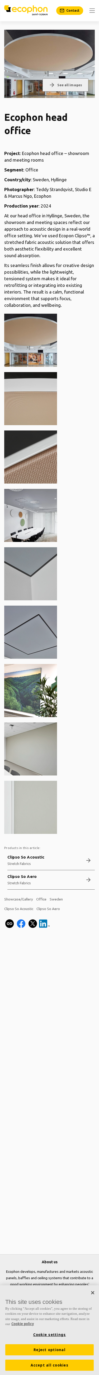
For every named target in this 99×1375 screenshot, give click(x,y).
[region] (49, 1330)
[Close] (92, 1293)
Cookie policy (22, 1323)
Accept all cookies (49, 1365)
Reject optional (49, 1349)
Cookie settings (49, 1334)
